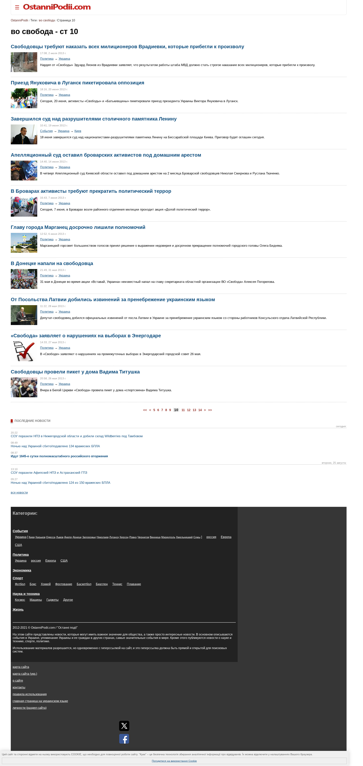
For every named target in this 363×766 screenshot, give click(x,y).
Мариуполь (168, 537)
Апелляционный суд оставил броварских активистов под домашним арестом (106, 155)
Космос (20, 599)
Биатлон (102, 584)
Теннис (117, 584)
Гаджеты (53, 599)
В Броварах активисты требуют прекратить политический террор (91, 191)
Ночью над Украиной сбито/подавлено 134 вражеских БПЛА (55, 446)
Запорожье (89, 537)
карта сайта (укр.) (25, 673)
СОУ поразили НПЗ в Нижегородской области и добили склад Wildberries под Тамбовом (77, 436)
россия (211, 537)
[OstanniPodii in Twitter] (124, 726)
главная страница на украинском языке (40, 701)
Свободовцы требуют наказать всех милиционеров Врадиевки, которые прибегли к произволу (127, 46)
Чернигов (143, 537)
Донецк (77, 537)
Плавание (134, 584)
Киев (77, 131)
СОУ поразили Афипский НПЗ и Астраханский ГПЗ (49, 472)
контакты (19, 687)
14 (200, 410)
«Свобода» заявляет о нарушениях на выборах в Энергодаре (86, 335)
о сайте (18, 680)
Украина (64, 58)
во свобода (47, 20)
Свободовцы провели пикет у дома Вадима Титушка (75, 372)
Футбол (20, 584)
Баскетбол (84, 584)
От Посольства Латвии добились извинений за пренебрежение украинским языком (113, 299)
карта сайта (21, 667)
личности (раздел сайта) (30, 707)
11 (183, 410)
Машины (36, 599)
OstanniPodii (19, 20)
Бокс (33, 584)
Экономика (22, 570)
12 (188, 410)
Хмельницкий (184, 537)
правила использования (30, 694)
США (18, 545)
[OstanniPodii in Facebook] (124, 739)
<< (145, 410)
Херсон (124, 537)
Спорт (18, 578)
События (46, 131)
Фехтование (63, 584)
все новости (19, 492)
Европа (226, 537)
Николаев (103, 537)
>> (210, 410)
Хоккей (46, 584)
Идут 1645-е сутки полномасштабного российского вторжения (59, 456)
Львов (59, 537)
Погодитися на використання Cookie (174, 760)
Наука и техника (26, 594)
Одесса (50, 537)
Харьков (40, 537)
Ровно (133, 537)
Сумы (196, 537)
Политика (47, 58)
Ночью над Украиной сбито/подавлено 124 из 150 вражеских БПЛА (60, 482)
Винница (155, 537)
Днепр (68, 537)
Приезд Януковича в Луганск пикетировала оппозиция (77, 83)
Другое (68, 599)
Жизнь (18, 609)
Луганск (114, 537)
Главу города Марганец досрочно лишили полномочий (78, 227)
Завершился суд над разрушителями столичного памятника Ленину (94, 119)
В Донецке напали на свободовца (52, 263)
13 (194, 410)
